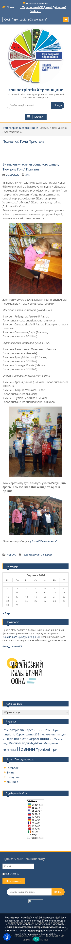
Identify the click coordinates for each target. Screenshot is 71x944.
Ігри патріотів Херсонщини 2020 (27, 730)
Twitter (11, 772)
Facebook (12, 768)
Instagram (13, 777)
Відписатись (12, 873)
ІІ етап (47, 555)
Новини (11, 555)
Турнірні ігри (46, 749)
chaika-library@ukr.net (37, 3)
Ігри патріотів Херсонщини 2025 (32, 739)
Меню (38, 117)
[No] (67, 928)
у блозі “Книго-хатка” (43, 541)
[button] (7, 937)
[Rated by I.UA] (35, 902)
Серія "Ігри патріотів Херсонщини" (26, 19)
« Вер (6, 613)
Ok (36, 939)
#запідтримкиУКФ (12, 646)
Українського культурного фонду (21, 636)
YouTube (12, 782)
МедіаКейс (36, 743)
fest (27, 174)
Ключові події (19, 743)
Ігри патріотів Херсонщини (35, 90)
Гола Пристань (32, 555)
